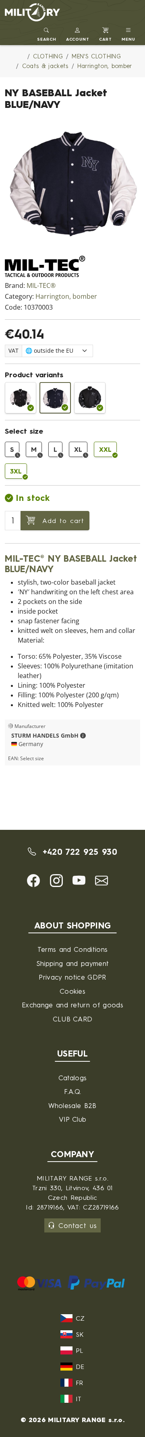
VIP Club (73, 1119)
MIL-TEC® (41, 285)
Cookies (72, 991)
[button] (78, 33)
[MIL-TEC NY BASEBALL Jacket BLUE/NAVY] (55, 398)
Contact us (77, 1225)
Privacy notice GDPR (72, 977)
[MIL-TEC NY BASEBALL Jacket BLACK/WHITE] (20, 398)
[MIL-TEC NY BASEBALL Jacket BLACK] (90, 398)
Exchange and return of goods (72, 1005)
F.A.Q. (72, 1091)
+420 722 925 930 (78, 852)
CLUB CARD (73, 1019)
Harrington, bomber (66, 296)
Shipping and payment (72, 963)
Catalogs (72, 1077)
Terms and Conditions (72, 949)
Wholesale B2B (72, 1105)
